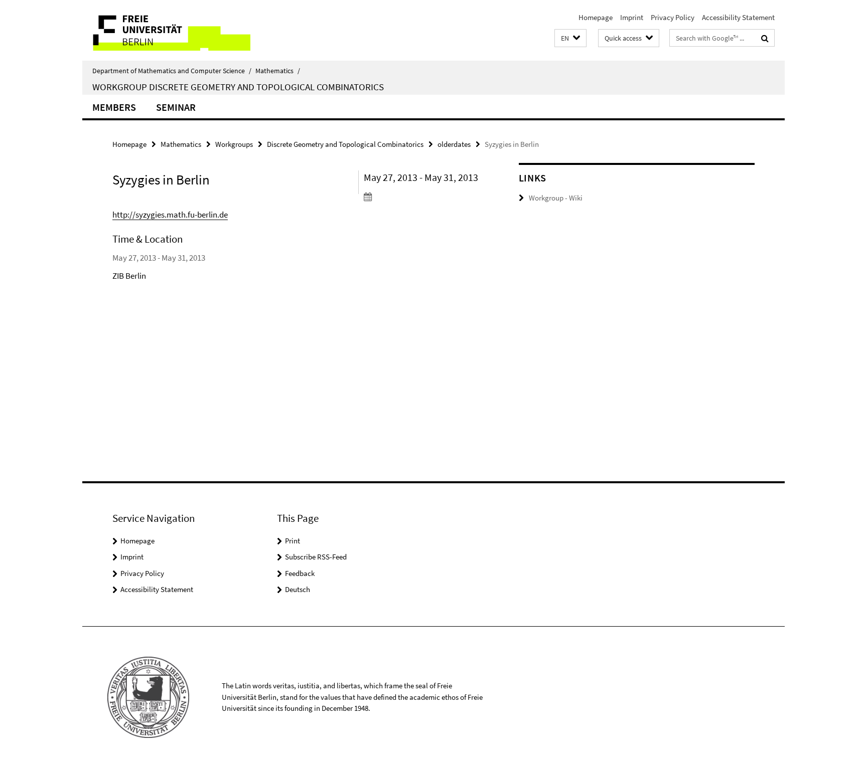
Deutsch (297, 589)
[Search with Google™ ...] (765, 38)
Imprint (631, 17)
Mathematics (277, 70)
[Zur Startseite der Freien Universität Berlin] (166, 30)
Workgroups (234, 144)
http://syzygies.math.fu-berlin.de (170, 214)
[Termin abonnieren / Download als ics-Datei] (422, 196)
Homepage (596, 17)
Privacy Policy (672, 17)
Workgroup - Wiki (556, 198)
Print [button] (292, 540)
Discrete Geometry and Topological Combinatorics (345, 144)
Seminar (176, 107)
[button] (570, 38)
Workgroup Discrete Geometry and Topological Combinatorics (238, 87)
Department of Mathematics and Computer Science (171, 70)
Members (114, 107)
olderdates (454, 144)
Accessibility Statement (738, 17)
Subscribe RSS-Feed (316, 556)
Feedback (300, 573)
